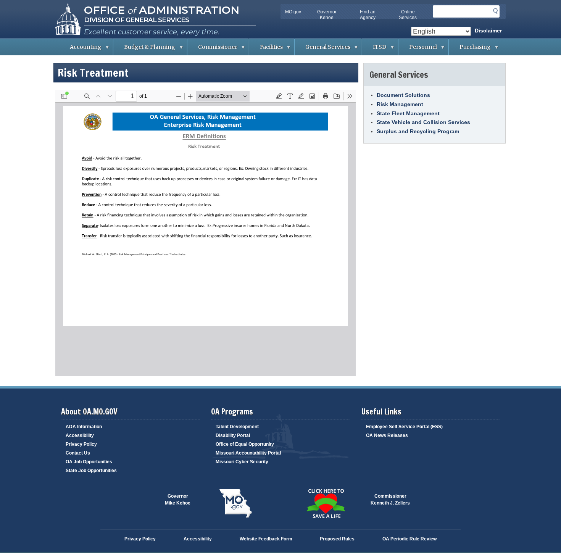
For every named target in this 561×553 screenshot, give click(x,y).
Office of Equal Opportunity (245, 444)
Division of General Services (136, 20)
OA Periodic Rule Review (409, 539)
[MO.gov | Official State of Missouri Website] (235, 503)
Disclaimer (488, 30)
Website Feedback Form (266, 539)
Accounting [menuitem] (80, 49)
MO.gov (293, 12)
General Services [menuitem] (322, 49)
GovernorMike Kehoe (177, 499)
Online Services (408, 14)
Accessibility (80, 435)
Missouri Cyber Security (242, 461)
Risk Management (400, 104)
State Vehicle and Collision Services (423, 122)
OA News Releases (387, 435)
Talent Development (237, 426)
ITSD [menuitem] (374, 49)
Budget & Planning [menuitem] (144, 49)
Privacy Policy (81, 444)
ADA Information (84, 426)
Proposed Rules (337, 539)
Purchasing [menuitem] (470, 49)
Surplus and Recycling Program (418, 131)
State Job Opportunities (91, 470)
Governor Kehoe (327, 14)
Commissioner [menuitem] (212, 49)
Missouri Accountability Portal (248, 453)
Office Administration (161, 9)
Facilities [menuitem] (266, 49)
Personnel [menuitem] (417, 49)
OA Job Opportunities (89, 461)
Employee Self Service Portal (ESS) (404, 426)
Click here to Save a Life (325, 503)
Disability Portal (233, 435)
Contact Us (78, 453)
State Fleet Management (408, 113)
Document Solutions (403, 95)
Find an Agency (368, 14)
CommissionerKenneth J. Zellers (390, 499)
